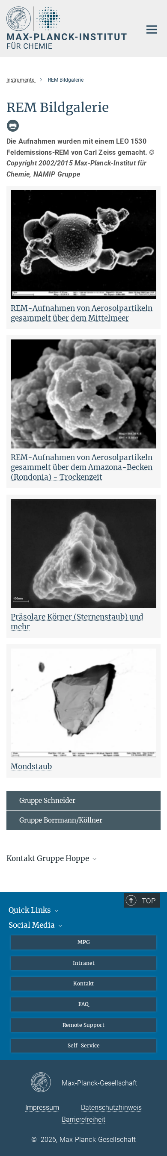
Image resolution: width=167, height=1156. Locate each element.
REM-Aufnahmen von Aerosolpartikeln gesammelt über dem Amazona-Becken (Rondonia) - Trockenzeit (81, 467)
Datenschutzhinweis (111, 1107)
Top (148, 900)
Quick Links (31, 910)
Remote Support (83, 1025)
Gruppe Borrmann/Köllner (60, 820)
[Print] (12, 125)
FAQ (83, 1004)
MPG (84, 942)
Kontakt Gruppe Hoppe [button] (48, 858)
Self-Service (84, 1045)
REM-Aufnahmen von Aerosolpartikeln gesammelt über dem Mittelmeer (81, 313)
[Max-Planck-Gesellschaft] (46, 1083)
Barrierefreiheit (83, 1119)
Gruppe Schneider (47, 800)
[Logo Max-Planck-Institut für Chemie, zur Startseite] (67, 27)
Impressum (42, 1107)
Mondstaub (31, 766)
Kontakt (83, 983)
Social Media (33, 925)
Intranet (84, 963)
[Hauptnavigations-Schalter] (151, 29)
